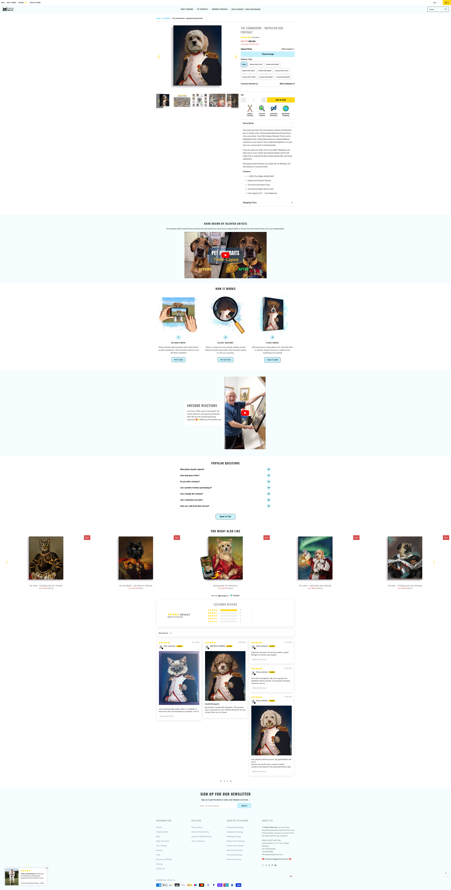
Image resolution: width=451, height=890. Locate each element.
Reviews (23, 2)
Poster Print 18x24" (248, 71)
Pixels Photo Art (168, 880)
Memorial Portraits (234, 859)
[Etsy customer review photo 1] (179, 678)
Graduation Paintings (235, 832)
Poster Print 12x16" (256, 64)
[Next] (235, 57)
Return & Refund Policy (200, 832)
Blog (2, 3)
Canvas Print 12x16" (282, 71)
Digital (244, 64)
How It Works (11, 3)
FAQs (158, 855)
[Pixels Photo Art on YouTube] (275, 865)
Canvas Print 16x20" (249, 77)
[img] (164, 643)
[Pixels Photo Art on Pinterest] (272, 865)
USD (434, 3)
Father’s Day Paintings (235, 846)
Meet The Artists (162, 841)
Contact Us (160, 869)
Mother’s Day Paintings (236, 841)
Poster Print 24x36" (265, 71)
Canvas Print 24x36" (283, 77)
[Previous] (159, 57)
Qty (242, 95)
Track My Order (35, 3)
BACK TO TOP (225, 517)
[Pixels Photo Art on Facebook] (266, 865)
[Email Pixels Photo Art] (263, 865)
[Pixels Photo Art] (8, 9)
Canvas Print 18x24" (266, 77)
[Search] (446, 9)
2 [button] (224, 781)
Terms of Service (198, 841)
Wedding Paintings (234, 836)
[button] (188, 9)
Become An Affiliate (164, 859)
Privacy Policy (196, 827)
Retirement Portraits (235, 850)
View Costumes (225, 359)
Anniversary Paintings (235, 827)
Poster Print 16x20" (272, 64)
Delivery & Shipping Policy (201, 836)
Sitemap (159, 864)
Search (159, 827)
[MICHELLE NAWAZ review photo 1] (225, 676)
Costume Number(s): (250, 84)
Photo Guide (287, 49)
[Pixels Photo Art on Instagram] (269, 865)
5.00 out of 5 (185, 614)
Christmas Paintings (235, 855)
